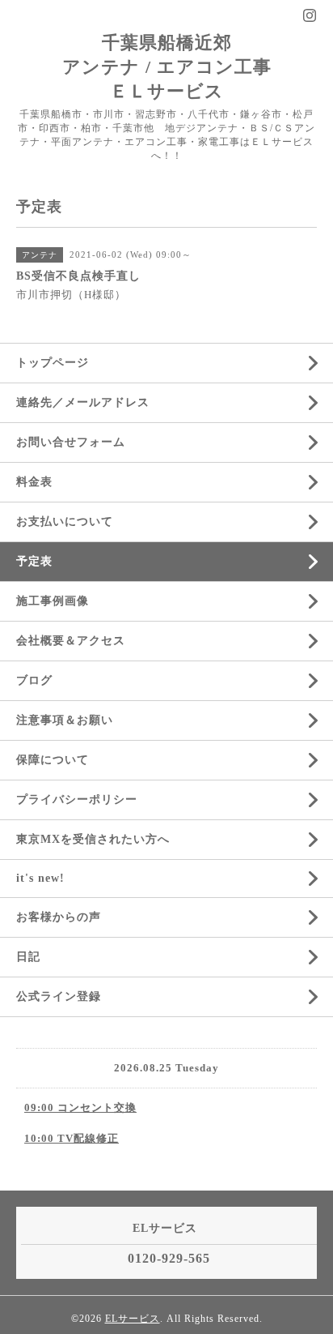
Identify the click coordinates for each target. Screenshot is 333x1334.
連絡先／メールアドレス (83, 402)
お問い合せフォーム (70, 442)
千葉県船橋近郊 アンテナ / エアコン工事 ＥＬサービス (167, 66)
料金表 (34, 482)
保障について (52, 760)
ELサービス (132, 1318)
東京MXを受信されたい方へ (93, 839)
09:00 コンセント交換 (80, 1107)
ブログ (34, 680)
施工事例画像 (52, 601)
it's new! (40, 878)
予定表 (34, 561)
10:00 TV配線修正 (71, 1138)
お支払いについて (64, 521)
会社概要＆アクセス (70, 641)
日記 (28, 957)
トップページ (52, 363)
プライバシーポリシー (76, 799)
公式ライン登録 (58, 996)
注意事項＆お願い (64, 720)
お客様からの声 (58, 917)
